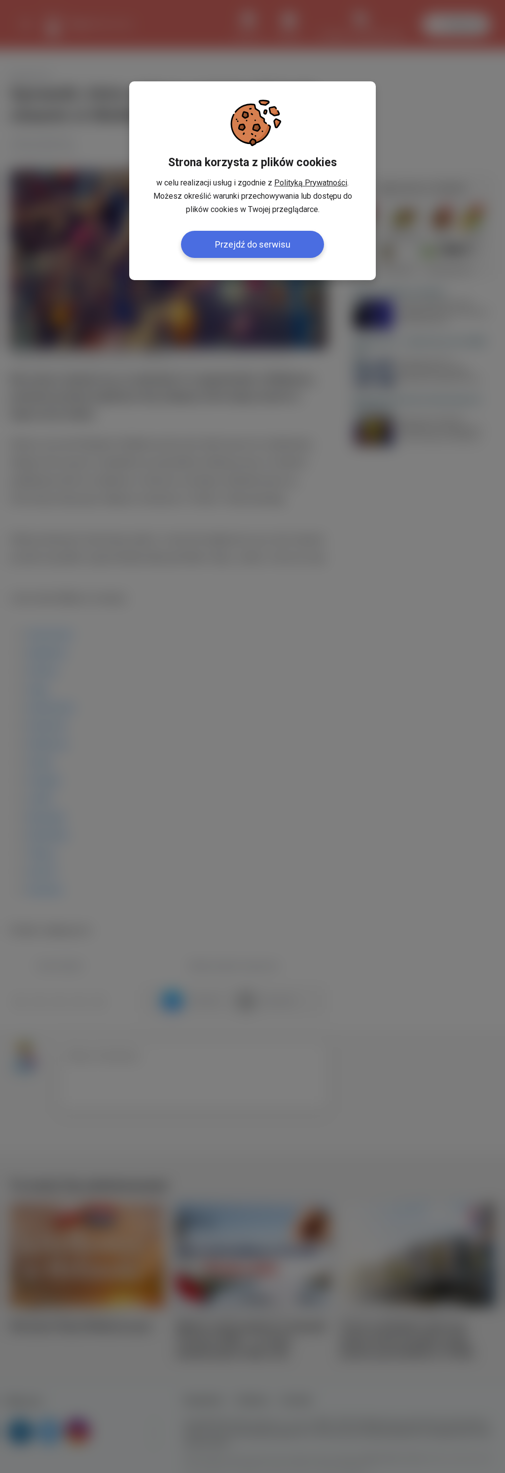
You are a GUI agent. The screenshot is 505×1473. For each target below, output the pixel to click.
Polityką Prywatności (310, 182)
